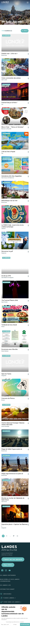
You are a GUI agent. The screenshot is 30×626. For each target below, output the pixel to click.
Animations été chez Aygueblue (11, 176)
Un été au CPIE (6, 276)
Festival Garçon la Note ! (9, 102)
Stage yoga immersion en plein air (12, 473)
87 (13, 535)
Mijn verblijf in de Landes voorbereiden (10, 580)
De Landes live (5, 585)
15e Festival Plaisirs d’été (9, 300)
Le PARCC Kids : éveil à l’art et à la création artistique (12, 226)
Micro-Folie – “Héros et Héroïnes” (12, 127)
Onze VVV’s (8, 565)
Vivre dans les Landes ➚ (12, 602)
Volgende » (17, 536)
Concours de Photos (8, 398)
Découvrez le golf (7, 251)
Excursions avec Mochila (9, 349)
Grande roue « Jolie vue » (9, 53)
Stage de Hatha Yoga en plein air (11, 449)
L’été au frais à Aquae (8, 151)
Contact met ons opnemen (13, 560)
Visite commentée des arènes (11, 78)
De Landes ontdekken (8, 575)
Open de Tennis (6, 374)
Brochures (7, 594)
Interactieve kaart (7, 589)
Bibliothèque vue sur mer (9, 200)
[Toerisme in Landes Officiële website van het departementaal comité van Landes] (5, 2)
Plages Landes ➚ (10, 598)
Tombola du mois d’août (9, 325)
